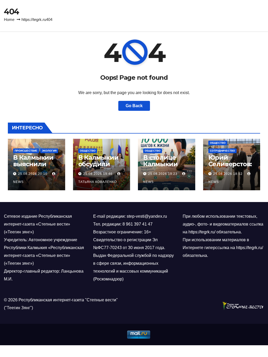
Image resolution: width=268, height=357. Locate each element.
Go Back (134, 105)
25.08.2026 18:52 (228, 174)
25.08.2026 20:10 (32, 174)
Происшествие (26, 150)
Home (9, 19)
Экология (49, 150)
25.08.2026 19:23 (162, 174)
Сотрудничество (222, 150)
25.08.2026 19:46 (98, 174)
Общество (88, 150)
